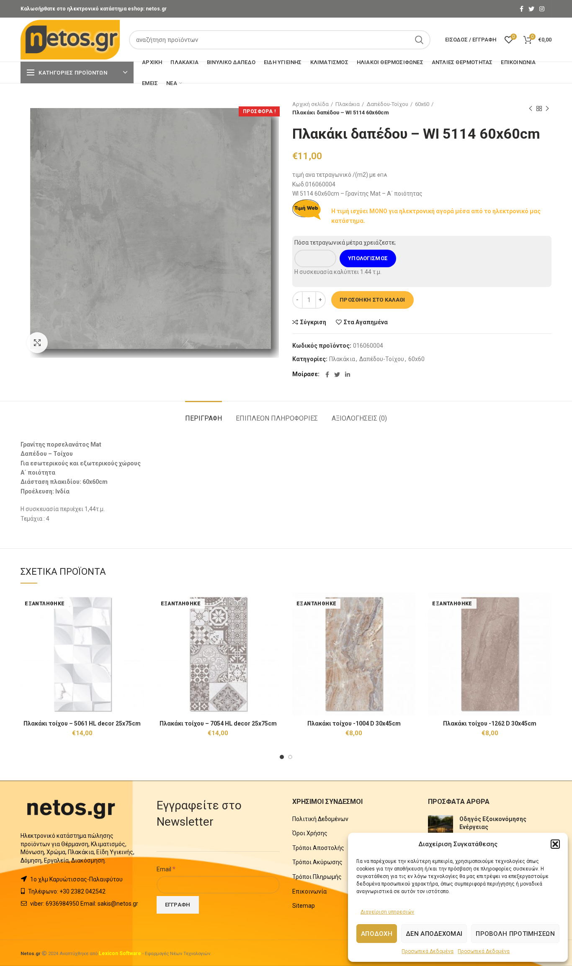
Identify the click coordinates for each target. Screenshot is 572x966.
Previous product (530, 108)
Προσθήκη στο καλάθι (372, 300)
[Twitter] (531, 8)
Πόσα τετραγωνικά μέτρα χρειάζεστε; (345, 242)
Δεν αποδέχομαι (434, 934)
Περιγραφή (203, 418)
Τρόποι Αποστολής (318, 848)
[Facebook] (521, 8)
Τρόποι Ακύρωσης (317, 862)
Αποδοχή (376, 934)
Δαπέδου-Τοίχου (387, 104)
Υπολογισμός (368, 258)
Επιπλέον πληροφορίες (277, 418)
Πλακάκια (347, 104)
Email (166, 869)
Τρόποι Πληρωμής (317, 876)
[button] (555, 844)
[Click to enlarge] (37, 342)
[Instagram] (542, 8)
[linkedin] (348, 374)
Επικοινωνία (309, 891)
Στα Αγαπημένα (366, 322)
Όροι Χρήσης (309, 833)
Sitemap (303, 905)
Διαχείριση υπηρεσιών (387, 912)
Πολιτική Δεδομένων (320, 819)
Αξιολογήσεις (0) (359, 418)
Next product (547, 108)
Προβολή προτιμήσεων (515, 934)
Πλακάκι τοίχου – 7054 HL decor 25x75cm (218, 723)
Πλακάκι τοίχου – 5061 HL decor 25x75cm (82, 723)
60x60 (422, 104)
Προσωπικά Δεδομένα (427, 951)
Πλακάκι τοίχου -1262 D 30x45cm (489, 723)
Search (419, 39)
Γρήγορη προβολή (137, 624)
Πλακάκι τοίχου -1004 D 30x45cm (354, 723)
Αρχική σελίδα (310, 104)
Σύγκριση (313, 322)
